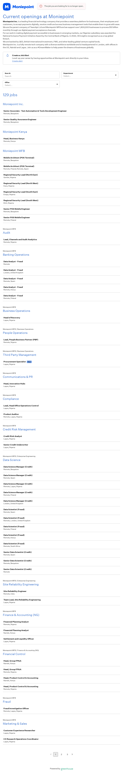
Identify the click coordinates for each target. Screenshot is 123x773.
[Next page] (72, 755)
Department (68, 73)
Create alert (17, 61)
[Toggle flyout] (115, 75)
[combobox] (63, 76)
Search (7, 73)
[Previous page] (50, 755)
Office (7, 82)
